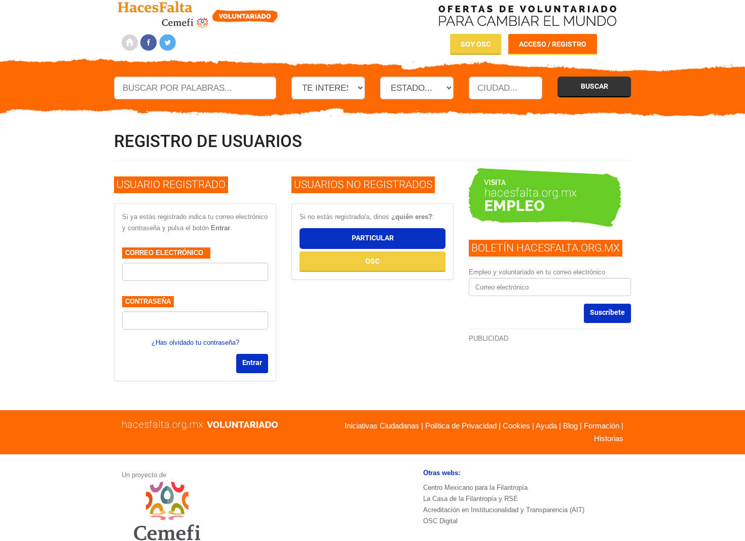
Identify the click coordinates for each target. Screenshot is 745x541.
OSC (372, 261)
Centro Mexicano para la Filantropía (475, 487)
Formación (601, 425)
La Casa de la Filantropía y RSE (470, 498)
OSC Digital (440, 521)
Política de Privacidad (461, 425)
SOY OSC (476, 44)
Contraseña (148, 301)
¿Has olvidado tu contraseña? (195, 342)
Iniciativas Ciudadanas (382, 425)
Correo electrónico (166, 253)
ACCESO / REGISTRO (552, 44)
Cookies (516, 425)
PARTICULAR (373, 238)
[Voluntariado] (198, 13)
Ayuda (546, 425)
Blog (570, 425)
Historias (608, 438)
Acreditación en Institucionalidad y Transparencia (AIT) (503, 510)
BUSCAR (594, 86)
